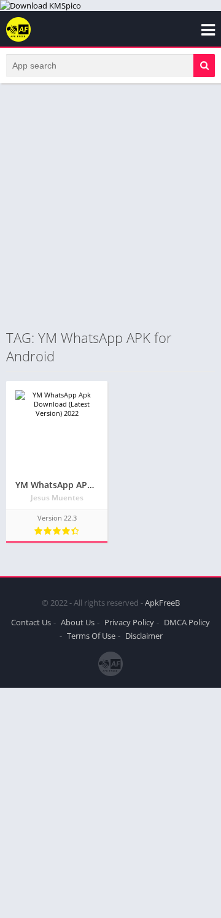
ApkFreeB (162, 602)
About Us (78, 622)
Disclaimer (144, 635)
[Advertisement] (110, 206)
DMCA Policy (187, 622)
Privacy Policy (129, 622)
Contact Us (31, 622)
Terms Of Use (91, 635)
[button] (204, 65)
